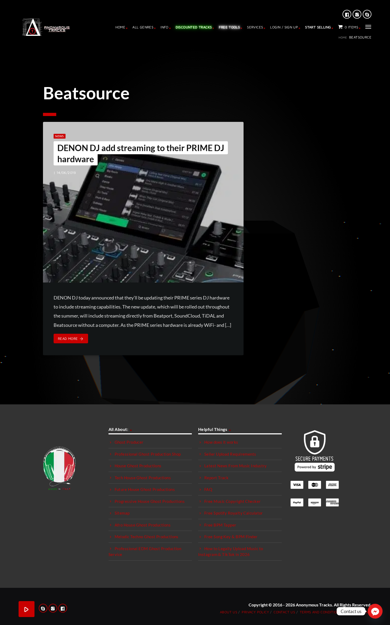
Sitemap (122, 513)
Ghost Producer (129, 442)
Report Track (216, 477)
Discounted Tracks (194, 27)
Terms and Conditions (320, 612)
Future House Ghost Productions (145, 489)
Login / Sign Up (284, 27)
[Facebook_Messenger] (375, 611)
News (59, 136)
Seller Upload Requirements (230, 454)
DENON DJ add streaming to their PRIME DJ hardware (140, 153)
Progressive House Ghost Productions (150, 501)
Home (120, 27)
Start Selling (318, 27)
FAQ (208, 489)
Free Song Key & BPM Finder (231, 536)
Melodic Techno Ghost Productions (147, 536)
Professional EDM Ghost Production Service (145, 551)
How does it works (221, 442)
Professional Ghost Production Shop (148, 454)
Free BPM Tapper (220, 525)
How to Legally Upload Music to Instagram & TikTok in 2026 (230, 551)
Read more (71, 338)
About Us (228, 612)
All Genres (142, 27)
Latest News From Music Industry (235, 465)
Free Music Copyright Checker (232, 501)
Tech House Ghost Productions (143, 477)
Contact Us (284, 612)
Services (255, 27)
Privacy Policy (255, 612)
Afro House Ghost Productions (143, 525)
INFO (164, 27)
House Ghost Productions (138, 465)
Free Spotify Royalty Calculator (233, 513)
